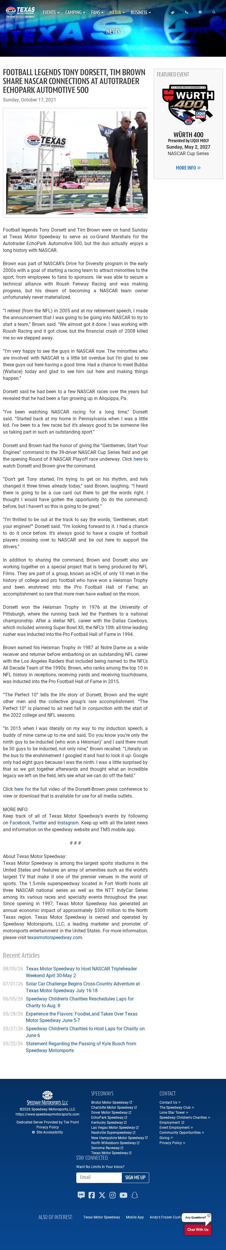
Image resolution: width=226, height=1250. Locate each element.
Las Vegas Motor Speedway (113, 1127)
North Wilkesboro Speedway (113, 1142)
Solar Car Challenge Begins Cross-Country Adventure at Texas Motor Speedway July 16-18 (83, 986)
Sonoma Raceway (105, 1147)
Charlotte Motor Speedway (112, 1107)
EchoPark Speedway (107, 1117)
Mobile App (135, 1217)
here (138, 459)
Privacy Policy (47, 1127)
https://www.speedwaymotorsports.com (47, 1114)
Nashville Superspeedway (111, 1132)
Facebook (20, 822)
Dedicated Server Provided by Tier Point (47, 1122)
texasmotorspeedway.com (54, 937)
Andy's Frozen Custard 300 (171, 1217)
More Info (186, 168)
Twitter (39, 822)
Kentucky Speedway (107, 1122)
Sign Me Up (135, 1178)
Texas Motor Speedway (109, 1152)
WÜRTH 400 (188, 137)
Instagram (68, 822)
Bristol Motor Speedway (110, 1102)
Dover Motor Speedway (109, 1112)
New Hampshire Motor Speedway (117, 1137)
